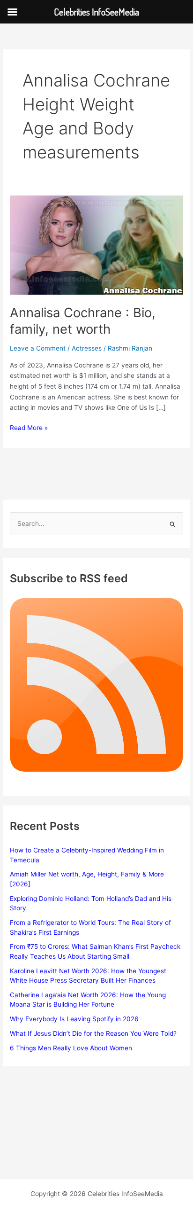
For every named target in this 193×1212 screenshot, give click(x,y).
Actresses (87, 348)
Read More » (29, 428)
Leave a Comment (38, 348)
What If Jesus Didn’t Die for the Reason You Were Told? (93, 1033)
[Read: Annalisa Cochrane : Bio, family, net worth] (96, 244)
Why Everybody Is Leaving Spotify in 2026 (74, 1019)
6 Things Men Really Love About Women (71, 1048)
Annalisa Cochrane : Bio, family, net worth (83, 321)
